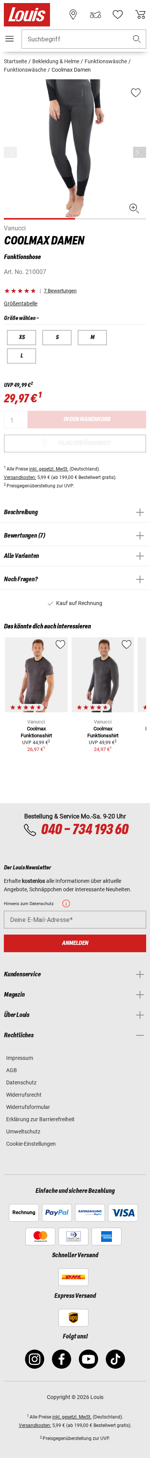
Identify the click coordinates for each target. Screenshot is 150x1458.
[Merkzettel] (117, 14)
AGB (11, 1070)
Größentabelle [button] (20, 303)
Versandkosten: (20, 477)
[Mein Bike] (95, 14)
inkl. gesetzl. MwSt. (48, 469)
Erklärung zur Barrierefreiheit (40, 1119)
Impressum (19, 1058)
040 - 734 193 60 (84, 830)
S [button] (57, 338)
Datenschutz (21, 1082)
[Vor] (139, 152)
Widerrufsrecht (24, 1095)
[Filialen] (73, 14)
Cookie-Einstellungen (31, 1144)
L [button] (21, 356)
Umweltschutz (23, 1131)
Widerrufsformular (28, 1107)
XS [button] (22, 338)
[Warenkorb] (140, 14)
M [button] (92, 338)
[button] (137, 39)
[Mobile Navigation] (9, 38)
